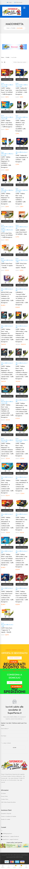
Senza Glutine (17, 226)
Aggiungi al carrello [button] (7, 79)
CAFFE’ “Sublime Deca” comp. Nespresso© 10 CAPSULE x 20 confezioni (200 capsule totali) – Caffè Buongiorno (7, 411)
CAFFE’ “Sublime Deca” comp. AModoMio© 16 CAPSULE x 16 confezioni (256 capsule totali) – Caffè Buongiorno (7, 487)
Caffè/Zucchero (22, 152)
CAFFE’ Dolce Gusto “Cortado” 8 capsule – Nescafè (6, 265)
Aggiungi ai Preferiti (9, 77)
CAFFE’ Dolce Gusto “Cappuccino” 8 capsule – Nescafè (6, 630)
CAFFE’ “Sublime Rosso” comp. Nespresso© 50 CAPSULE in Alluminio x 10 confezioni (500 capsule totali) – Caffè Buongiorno (22, 373)
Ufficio (7, 85)
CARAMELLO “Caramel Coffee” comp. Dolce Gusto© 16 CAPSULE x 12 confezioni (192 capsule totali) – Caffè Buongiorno (22, 298)
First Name (3, 736)
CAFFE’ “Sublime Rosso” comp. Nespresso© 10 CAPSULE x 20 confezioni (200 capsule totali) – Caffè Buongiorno (22, 450)
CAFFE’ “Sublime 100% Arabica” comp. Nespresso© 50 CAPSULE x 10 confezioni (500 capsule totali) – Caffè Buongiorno (22, 335)
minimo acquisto (14, 658)
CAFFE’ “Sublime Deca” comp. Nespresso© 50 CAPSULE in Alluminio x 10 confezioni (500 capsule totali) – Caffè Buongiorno (7, 335)
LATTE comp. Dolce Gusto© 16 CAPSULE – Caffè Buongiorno (7, 235)
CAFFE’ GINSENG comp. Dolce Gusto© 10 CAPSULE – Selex (21, 232)
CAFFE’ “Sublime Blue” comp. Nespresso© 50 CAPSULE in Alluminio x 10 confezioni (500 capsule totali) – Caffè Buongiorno (7, 373)
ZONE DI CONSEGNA (14, 682)
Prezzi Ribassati (3, 84)
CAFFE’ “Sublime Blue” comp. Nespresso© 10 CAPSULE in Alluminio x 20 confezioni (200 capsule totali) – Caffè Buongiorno (7, 450)
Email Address (5, 728)
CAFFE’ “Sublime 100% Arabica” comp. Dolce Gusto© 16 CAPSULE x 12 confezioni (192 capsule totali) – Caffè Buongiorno (22, 561)
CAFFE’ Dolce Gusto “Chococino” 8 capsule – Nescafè (21, 265)
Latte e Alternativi (3, 229)
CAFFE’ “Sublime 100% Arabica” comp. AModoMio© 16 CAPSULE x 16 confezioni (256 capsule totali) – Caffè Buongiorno (22, 524)
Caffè (6, 86)
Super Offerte (17, 116)
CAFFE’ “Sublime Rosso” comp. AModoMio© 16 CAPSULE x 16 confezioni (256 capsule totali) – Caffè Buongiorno (7, 524)
